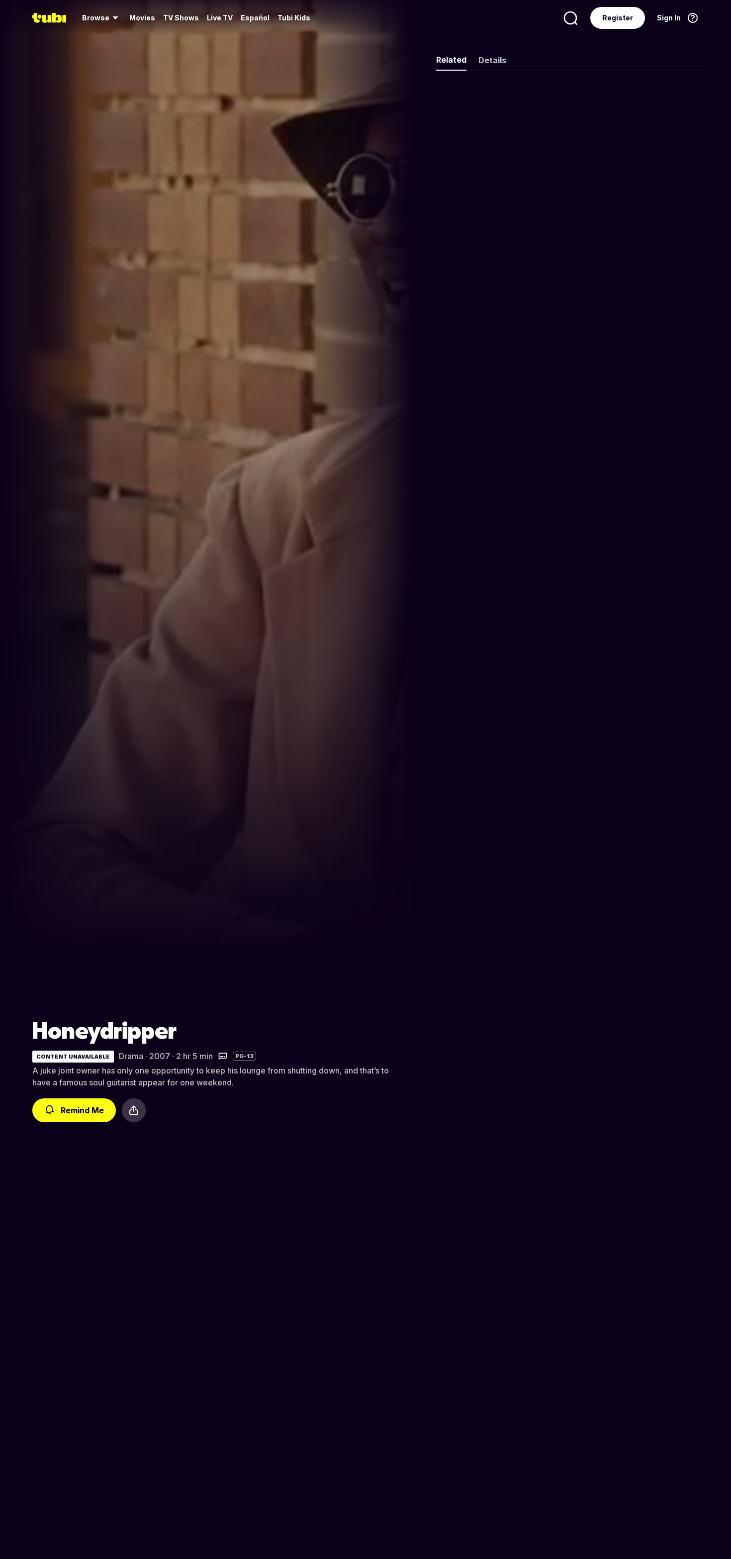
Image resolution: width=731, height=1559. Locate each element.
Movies (142, 17)
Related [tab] (451, 60)
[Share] (134, 1110)
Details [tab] (492, 60)
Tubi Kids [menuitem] (293, 17)
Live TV (220, 17)
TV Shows (181, 17)
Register (617, 17)
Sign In (669, 17)
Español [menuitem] (255, 17)
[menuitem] (102, 18)
